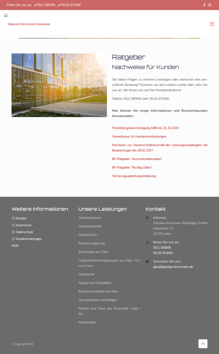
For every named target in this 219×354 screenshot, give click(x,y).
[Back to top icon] (202, 343)
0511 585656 (46, 5)
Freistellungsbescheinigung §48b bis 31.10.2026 (145, 128)
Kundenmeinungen (29, 239)
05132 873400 (71, 5)
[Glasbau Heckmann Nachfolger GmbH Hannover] (27, 24)
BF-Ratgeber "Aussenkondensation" (137, 159)
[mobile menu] (212, 24)
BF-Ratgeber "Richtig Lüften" (132, 167)
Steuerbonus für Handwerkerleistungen (139, 136)
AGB (15, 245)
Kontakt (21, 218)
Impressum (24, 225)
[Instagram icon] (209, 5)
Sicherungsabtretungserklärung (134, 176)
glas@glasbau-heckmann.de (173, 267)
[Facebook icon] (204, 5)
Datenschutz (24, 232)
